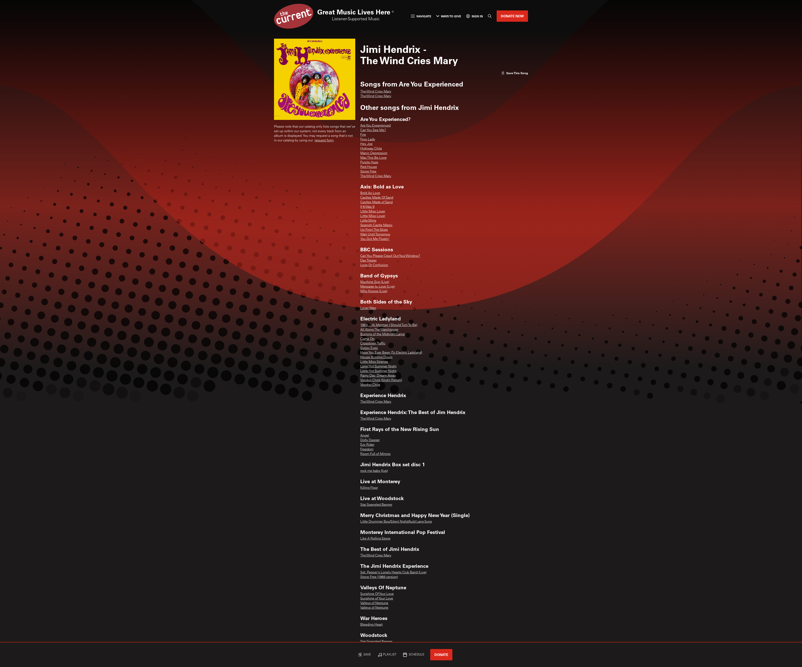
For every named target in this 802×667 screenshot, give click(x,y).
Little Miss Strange (374, 362)
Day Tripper (368, 260)
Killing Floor (369, 488)
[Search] (489, 16)
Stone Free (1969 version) (379, 577)
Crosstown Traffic (372, 343)
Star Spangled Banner (376, 505)
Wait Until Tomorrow (375, 234)
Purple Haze (369, 162)
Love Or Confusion (374, 265)
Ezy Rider (367, 445)
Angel (364, 435)
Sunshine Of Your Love (377, 594)
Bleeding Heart (371, 624)
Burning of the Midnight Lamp (382, 334)
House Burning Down (376, 357)
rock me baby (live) (374, 471)
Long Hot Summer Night (378, 366)
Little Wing (368, 220)
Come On (367, 339)
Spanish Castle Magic (376, 225)
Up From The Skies (374, 230)
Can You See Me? (373, 130)
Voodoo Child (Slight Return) (381, 380)
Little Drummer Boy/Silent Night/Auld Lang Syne (396, 521)
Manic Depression (373, 153)
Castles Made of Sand (376, 202)
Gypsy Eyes (369, 348)
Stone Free (368, 171)
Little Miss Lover (372, 216)
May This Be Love (373, 158)
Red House (368, 167)
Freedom (366, 449)
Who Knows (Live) (373, 291)
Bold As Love (370, 193)
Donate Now (512, 16)
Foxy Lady (367, 139)
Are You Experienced (375, 125)
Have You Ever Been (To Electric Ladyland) (391, 352)
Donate (441, 654)
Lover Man (368, 308)
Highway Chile (371, 148)
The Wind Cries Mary (375, 91)
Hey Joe (366, 144)
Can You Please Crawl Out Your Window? (390, 256)
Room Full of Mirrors (375, 454)
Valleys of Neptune (374, 603)
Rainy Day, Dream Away (378, 375)
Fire (363, 135)
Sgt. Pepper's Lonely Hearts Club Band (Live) (393, 572)
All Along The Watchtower (379, 330)
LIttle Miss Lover (372, 211)
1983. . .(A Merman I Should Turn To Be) (388, 325)
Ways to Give (451, 16)
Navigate (423, 16)
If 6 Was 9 (367, 207)
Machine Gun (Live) (374, 282)
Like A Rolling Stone (375, 538)
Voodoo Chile (370, 385)
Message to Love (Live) (377, 286)
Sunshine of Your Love (376, 598)
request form (324, 140)
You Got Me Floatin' (375, 239)
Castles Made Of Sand (376, 197)
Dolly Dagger (370, 440)
